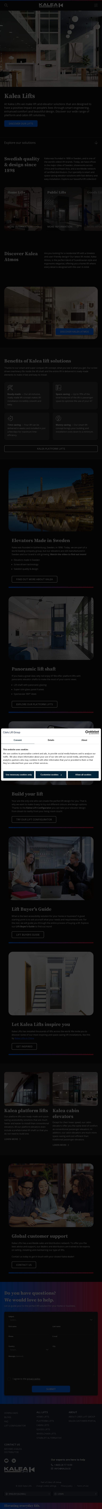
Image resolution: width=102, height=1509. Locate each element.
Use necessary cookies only (19, 775)
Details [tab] (51, 740)
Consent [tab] (18, 740)
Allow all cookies (83, 775)
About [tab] (84, 740)
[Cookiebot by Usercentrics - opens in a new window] (87, 732)
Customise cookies (49, 775)
